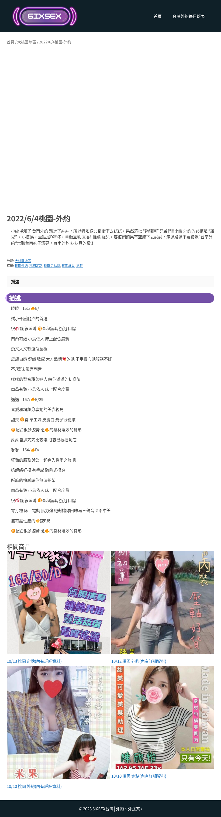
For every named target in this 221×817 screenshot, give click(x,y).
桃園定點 (35, 265)
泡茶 (79, 265)
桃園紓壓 (68, 265)
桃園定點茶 (52, 265)
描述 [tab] (15, 281)
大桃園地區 (26, 41)
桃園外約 (21, 265)
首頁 (158, 16)
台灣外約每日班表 (188, 16)
